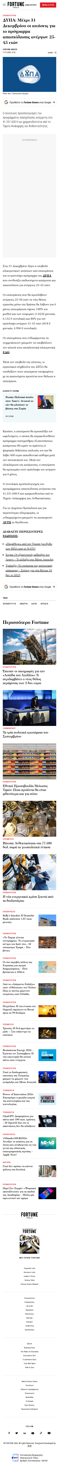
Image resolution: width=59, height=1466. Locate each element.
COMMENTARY (9, 728)
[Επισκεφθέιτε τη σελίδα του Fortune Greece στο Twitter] (16, 1433)
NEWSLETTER (48, 5)
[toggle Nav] (4, 4)
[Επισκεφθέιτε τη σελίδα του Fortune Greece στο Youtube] (32, 1433)
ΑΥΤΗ (7, 522)
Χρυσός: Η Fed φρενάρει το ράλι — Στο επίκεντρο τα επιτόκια (18, 1031)
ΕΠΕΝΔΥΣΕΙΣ (8, 839)
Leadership (29, 1326)
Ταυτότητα (29, 1385)
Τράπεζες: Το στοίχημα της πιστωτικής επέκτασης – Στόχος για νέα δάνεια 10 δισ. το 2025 (29, 570)
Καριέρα (29, 1322)
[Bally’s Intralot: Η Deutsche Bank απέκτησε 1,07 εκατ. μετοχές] (47, 920)
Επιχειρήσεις (29, 1302)
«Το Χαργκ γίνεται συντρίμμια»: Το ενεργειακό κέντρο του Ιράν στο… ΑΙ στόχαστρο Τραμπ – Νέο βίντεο (19, 944)
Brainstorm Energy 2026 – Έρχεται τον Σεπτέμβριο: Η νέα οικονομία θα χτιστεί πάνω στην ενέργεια (18, 1055)
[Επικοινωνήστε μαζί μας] (49, 1433)
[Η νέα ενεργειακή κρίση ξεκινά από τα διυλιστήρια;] (29, 872)
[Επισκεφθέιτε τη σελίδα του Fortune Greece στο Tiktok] (41, 1433)
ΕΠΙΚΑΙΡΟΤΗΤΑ (9, 15)
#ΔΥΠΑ (34, 604)
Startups (29, 1318)
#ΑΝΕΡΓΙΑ (24, 604)
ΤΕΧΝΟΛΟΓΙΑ (8, 1090)
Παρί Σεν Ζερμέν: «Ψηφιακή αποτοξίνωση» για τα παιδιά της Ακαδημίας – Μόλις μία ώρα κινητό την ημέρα (19, 1193)
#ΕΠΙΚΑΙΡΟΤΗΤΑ (9, 604)
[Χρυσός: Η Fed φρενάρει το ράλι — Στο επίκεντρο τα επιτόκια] (47, 1033)
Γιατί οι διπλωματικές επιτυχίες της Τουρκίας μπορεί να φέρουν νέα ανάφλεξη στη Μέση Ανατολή (19, 1077)
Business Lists (29, 1272)
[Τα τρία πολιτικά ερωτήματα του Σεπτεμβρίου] (29, 708)
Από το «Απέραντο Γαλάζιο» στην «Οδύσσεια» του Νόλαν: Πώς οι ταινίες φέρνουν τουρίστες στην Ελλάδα (19, 989)
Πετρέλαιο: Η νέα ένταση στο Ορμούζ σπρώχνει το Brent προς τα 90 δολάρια (19, 1009)
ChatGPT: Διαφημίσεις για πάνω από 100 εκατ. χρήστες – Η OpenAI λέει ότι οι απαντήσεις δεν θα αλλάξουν (19, 1121)
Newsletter (30, 1397)
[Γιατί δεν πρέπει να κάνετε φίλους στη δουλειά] (47, 1171)
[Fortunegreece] (16, 7)
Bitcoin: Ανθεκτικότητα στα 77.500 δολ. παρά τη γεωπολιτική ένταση (27, 845)
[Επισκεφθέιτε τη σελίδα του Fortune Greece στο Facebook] (9, 1433)
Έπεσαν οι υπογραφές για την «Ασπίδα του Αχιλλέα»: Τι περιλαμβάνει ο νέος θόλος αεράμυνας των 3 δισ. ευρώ (24, 677)
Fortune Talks (30, 1280)
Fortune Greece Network (29, 1284)
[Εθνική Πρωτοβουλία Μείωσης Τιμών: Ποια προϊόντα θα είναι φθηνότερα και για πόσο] (29, 761)
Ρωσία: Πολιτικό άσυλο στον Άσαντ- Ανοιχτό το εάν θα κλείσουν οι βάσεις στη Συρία (19, 402)
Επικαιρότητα (29, 1298)
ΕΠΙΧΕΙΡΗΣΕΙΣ (9, 912)
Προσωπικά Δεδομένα (29, 1409)
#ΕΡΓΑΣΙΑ (44, 604)
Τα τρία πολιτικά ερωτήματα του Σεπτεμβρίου (25, 734)
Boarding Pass (29, 1348)
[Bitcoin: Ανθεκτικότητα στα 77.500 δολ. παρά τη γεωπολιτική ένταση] (29, 819)
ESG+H (29, 1344)
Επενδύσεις (29, 1314)
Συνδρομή (29, 1401)
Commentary (29, 1330)
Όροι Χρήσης (29, 1405)
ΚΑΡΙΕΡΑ (7, 1162)
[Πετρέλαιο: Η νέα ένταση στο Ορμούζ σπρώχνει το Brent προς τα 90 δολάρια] (47, 1011)
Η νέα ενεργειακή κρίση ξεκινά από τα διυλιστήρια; (28, 899)
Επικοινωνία (29, 1393)
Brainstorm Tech (29, 1356)
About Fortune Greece (30, 1381)
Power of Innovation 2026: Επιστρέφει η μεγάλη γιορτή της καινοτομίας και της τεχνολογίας (19, 1099)
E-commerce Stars (29, 1360)
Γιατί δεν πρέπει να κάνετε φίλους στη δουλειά (18, 1167)
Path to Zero (29, 1367)
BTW (29, 1446)
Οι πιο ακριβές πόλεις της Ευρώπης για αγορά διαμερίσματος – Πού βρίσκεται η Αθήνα (17, 967)
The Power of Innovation (30, 1352)
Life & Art (29, 1306)
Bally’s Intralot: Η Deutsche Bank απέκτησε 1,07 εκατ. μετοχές (18, 919)
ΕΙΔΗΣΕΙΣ (10, 536)
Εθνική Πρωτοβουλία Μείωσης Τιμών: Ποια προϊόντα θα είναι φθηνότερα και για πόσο (25, 790)
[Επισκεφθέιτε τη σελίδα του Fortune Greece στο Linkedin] (25, 1433)
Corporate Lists (29, 1268)
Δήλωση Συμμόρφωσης (30, 1389)
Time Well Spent (29, 1363)
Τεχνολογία (29, 1310)
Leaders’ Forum (29, 1276)
